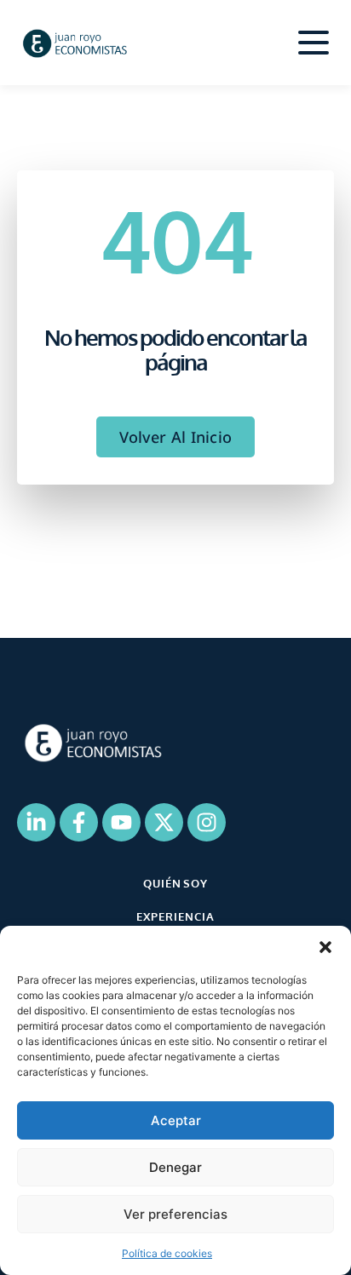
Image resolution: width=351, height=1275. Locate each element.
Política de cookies (167, 1253)
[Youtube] (121, 822)
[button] (325, 947)
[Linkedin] (36, 822)
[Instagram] (206, 822)
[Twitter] (164, 822)
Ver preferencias (175, 1214)
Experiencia (175, 916)
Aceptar (176, 1120)
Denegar (175, 1167)
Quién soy (175, 883)
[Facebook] (79, 822)
